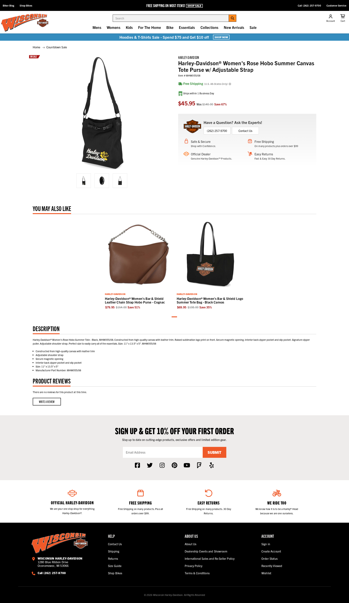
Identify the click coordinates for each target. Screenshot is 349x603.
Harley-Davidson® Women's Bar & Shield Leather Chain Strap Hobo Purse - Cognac (135, 300)
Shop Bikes (26, 5)
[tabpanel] (138, 263)
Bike (169, 27)
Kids (129, 27)
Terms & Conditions (197, 573)
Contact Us (245, 130)
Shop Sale (194, 5)
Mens (97, 27)
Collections (209, 27)
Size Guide (115, 566)
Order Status (269, 558)
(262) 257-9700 (217, 130)
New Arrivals (234, 27)
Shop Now (221, 37)
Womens (113, 27)
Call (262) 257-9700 (309, 5)
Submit (214, 452)
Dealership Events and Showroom (206, 551)
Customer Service (336, 5)
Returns (113, 558)
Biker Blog (8, 5)
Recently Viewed (271, 566)
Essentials (187, 27)
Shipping (113, 551)
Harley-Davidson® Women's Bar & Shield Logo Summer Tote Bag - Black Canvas (210, 300)
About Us (190, 544)
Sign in (265, 544)
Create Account (271, 551)
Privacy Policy (193, 566)
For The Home (149, 27)
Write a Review (47, 401)
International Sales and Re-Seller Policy (209, 558)
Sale (253, 27)
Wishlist (266, 573)
